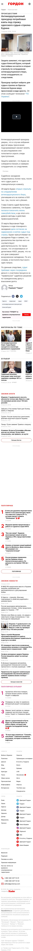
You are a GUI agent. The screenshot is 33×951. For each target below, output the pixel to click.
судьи (20, 301)
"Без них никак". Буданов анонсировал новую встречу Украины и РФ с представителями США (18, 536)
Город (3, 796)
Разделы (19, 751)
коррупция (12, 301)
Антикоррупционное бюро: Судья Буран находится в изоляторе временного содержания (10, 346)
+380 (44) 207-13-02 (11, 881)
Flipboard (23, 831)
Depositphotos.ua (6, 910)
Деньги (3, 762)
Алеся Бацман (24, 824)
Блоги (18, 765)
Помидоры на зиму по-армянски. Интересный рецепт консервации (17, 703)
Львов (3, 803)
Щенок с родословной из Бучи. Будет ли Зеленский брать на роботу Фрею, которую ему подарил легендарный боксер (17, 723)
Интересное (5, 788)
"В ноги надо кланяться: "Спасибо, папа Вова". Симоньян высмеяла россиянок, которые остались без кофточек (18, 737)
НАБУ (25, 301)
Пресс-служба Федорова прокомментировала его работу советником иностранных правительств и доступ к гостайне (16, 637)
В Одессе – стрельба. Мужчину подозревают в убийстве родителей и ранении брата (14, 599)
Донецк (3, 810)
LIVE (17, 771)
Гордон (3, 9)
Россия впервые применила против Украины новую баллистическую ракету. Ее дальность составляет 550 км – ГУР (17, 561)
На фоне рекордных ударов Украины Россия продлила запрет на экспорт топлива (15, 656)
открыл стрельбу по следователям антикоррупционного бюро (16, 192)
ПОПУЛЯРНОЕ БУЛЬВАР (11, 687)
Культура (4, 771)
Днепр (3, 816)
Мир (2, 765)
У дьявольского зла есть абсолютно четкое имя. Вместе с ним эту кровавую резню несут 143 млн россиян (15, 400)
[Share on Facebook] (13, 296)
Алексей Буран (6, 307)
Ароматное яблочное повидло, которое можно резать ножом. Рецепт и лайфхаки (16, 693)
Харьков (4, 813)
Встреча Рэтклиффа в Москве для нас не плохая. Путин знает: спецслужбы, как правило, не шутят (16, 432)
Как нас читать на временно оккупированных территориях (7, 869)
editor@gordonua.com (12, 884)
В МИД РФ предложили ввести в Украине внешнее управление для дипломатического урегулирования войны (16, 589)
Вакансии (4, 852)
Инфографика (5, 784)
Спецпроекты (20, 791)
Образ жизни (5, 778)
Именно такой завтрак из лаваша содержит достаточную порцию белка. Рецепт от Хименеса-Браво (18, 712)
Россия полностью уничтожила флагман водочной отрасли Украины (15, 417)
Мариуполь (5, 820)
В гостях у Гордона (22, 762)
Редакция (4, 856)
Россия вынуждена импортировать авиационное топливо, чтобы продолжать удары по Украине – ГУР (16, 608)
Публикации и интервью (24, 758)
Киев (2, 800)
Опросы (19, 784)
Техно (3, 775)
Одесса (4, 301)
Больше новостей (16, 682)
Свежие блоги (8, 394)
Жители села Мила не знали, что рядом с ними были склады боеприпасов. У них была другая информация (16, 617)
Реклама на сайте (7, 859)
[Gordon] (15, 4)
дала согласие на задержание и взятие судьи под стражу (15, 232)
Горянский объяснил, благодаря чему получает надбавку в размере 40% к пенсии (11, 377)
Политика (13, 351)
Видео (18, 781)
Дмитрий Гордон (25, 800)
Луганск (3, 823)
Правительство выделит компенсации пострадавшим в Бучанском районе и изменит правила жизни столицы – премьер (15, 674)
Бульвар (5, 359)
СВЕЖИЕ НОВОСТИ (9, 581)
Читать (26, 314)
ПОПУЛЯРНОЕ (7, 506)
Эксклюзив (20, 775)
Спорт (3, 768)
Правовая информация (8, 862)
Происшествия (12, 9)
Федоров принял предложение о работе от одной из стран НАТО (17, 525)
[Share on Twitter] (17, 296)
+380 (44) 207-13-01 (11, 878)
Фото (18, 778)
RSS (21, 835)
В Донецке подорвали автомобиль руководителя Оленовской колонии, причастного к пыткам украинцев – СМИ (16, 665)
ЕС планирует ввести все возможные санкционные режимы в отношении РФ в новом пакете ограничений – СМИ (16, 647)
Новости (4, 751)
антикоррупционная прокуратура (12, 304)
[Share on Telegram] (21, 296)
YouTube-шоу (20, 788)
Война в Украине (6, 755)
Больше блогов (16, 440)
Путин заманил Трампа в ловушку (16, 424)
